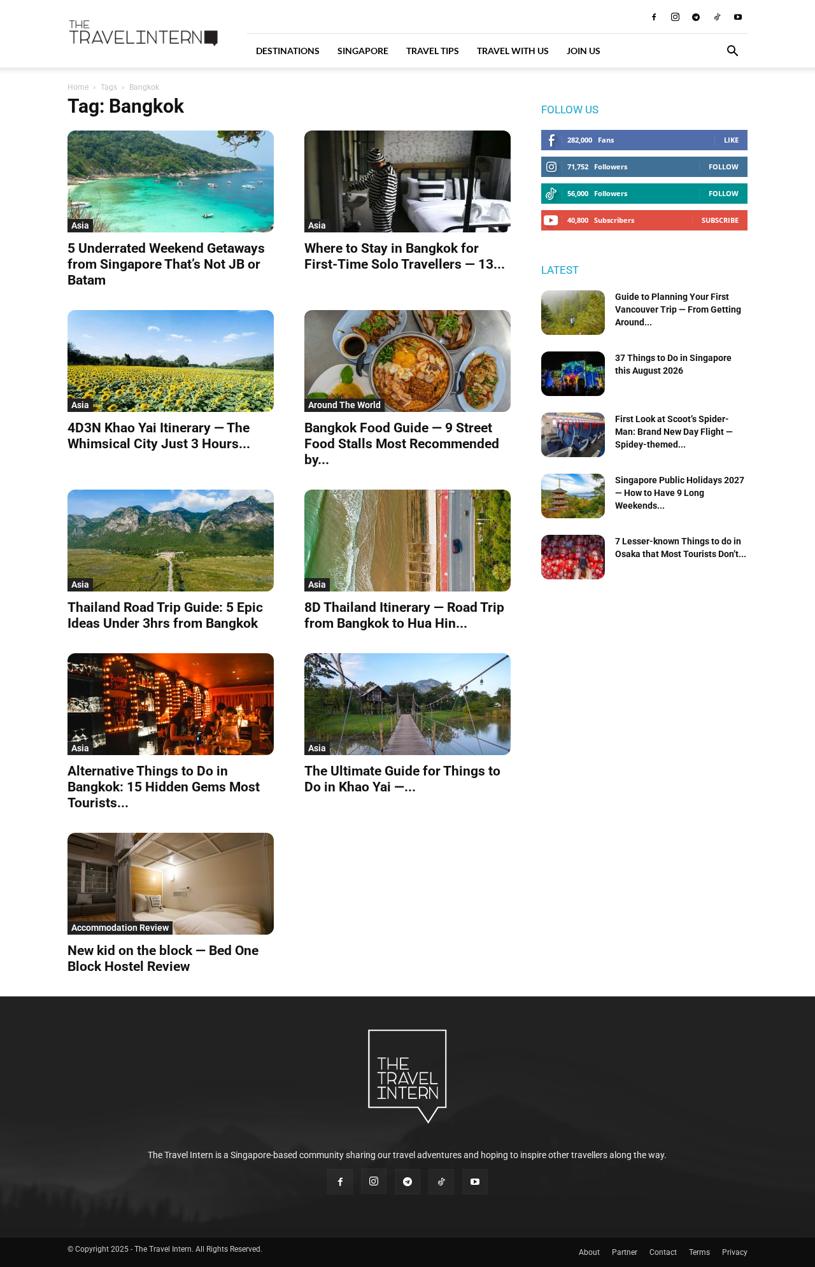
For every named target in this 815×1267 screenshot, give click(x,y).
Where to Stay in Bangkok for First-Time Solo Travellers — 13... (404, 256)
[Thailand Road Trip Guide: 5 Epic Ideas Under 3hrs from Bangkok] (170, 540)
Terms (699, 1252)
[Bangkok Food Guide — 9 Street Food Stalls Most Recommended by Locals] (407, 361)
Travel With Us (513, 50)
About (589, 1252)
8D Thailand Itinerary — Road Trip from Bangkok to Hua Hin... (404, 615)
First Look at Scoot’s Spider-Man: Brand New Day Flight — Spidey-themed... (674, 431)
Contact (663, 1252)
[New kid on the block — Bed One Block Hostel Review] (170, 884)
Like (731, 140)
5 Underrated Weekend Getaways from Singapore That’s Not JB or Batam (166, 264)
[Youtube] (738, 16)
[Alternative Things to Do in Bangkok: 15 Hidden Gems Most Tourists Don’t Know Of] (170, 704)
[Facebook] (653, 16)
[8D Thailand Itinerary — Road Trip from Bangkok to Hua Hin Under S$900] (407, 540)
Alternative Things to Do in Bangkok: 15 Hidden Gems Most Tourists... (163, 786)
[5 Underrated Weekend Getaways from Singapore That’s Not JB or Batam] (170, 181)
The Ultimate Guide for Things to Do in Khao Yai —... (402, 779)
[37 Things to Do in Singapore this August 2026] (573, 373)
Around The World (344, 405)
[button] (732, 52)
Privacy (735, 1252)
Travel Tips (432, 50)
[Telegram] (695, 16)
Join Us (583, 50)
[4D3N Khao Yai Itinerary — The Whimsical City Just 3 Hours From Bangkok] (170, 361)
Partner (624, 1252)
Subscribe (720, 220)
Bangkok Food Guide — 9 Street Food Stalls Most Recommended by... (401, 443)
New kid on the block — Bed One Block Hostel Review (163, 958)
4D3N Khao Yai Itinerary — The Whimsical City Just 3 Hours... (158, 435)
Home (78, 87)
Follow (724, 166)
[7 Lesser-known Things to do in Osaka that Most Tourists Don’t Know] (573, 557)
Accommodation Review (120, 928)
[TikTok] (716, 16)
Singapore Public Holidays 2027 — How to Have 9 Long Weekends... (679, 493)
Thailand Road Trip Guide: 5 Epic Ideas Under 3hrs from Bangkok (165, 615)
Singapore (362, 50)
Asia (80, 225)
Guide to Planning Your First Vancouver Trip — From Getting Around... (678, 309)
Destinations (288, 50)
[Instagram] (674, 16)
